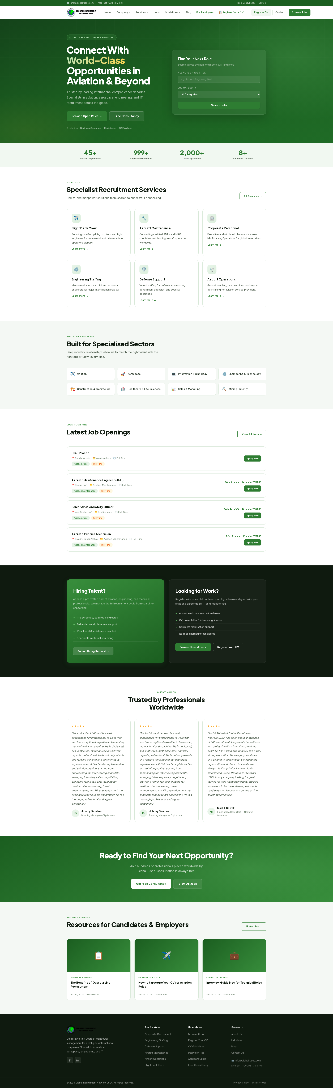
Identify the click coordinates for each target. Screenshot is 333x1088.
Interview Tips (196, 1052)
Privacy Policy (241, 1082)
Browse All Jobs (197, 1034)
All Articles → (253, 926)
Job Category (187, 88)
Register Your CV (228, 647)
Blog (188, 12)
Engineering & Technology (241, 374)
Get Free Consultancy (151, 883)
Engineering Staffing (156, 1040)
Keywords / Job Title (192, 72)
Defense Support (155, 1046)
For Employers (205, 12)
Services (141, 12)
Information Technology (189, 374)
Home (107, 12)
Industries (236, 1040)
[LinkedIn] (78, 1060)
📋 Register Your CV (231, 12)
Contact (262, 3)
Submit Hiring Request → (93, 651)
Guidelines (171, 12)
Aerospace (131, 374)
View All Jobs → (252, 434)
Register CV (261, 12)
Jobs (157, 12)
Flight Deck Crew (154, 1065)
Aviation (78, 374)
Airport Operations (155, 1058)
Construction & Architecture (90, 389)
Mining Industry (235, 389)
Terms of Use (259, 1082)
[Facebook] (70, 1060)
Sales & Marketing (185, 389)
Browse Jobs (299, 12)
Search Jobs (219, 105)
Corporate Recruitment (158, 1034)
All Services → (253, 196)
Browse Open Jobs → (193, 647)
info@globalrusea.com (82, 3)
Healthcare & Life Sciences (141, 389)
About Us (236, 1034)
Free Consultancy (246, 3)
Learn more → (80, 248)
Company (122, 12)
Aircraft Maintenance (156, 1052)
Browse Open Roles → (87, 116)
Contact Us (237, 1052)
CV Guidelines (196, 1046)
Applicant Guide (197, 1058)
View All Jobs (188, 883)
